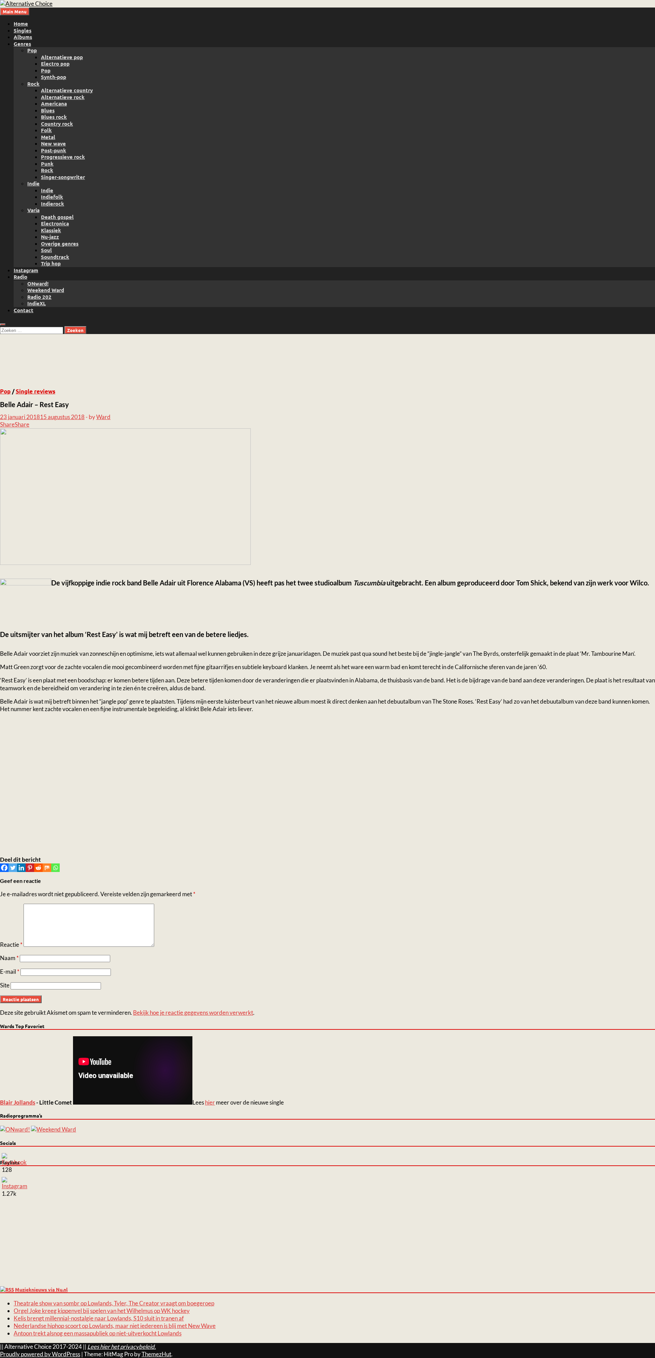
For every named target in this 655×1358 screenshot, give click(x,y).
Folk (46, 130)
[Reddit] (38, 867)
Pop (32, 50)
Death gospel (57, 216)
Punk (47, 163)
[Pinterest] (30, 867)
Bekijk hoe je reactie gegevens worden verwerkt (193, 1012)
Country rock (57, 123)
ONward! (37, 283)
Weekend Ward (45, 290)
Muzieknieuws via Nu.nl (41, 1289)
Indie (33, 183)
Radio (20, 276)
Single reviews (35, 391)
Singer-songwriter (63, 177)
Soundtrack (55, 256)
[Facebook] (4, 867)
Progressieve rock (63, 156)
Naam (9, 957)
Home (21, 23)
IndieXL (36, 303)
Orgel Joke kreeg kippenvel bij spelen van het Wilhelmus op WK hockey (102, 1310)
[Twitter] (13, 867)
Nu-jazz (50, 236)
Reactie (11, 944)
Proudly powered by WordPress (40, 1354)
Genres (22, 43)
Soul (46, 250)
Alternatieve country (67, 90)
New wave (53, 143)
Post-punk (53, 150)
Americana (54, 103)
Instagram (26, 270)
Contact (23, 310)
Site (5, 985)
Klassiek (51, 230)
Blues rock (54, 116)
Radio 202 (39, 296)
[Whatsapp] (55, 867)
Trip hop (51, 263)
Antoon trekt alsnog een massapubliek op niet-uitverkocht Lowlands (97, 1333)
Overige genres (59, 243)
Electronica (55, 223)
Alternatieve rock (63, 97)
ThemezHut (156, 1354)
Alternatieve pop (62, 57)
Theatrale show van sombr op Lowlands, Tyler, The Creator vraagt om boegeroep (114, 1303)
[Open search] (2, 324)
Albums (23, 36)
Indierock (52, 203)
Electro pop (55, 63)
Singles (22, 30)
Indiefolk (52, 196)
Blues (48, 110)
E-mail (9, 971)
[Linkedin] (21, 867)
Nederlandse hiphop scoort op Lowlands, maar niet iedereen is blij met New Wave (115, 1325)
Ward (103, 416)
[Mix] (47, 867)
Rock (33, 83)
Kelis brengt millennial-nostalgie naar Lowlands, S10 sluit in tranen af (99, 1318)
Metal (48, 137)
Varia (33, 210)
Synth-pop (53, 76)
